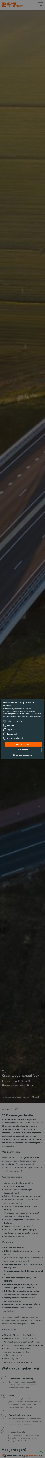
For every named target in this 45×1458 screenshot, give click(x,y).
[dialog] (22, 729)
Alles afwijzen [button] (23, 750)
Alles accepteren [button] (23, 744)
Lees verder (38, 716)
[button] (22, 755)
